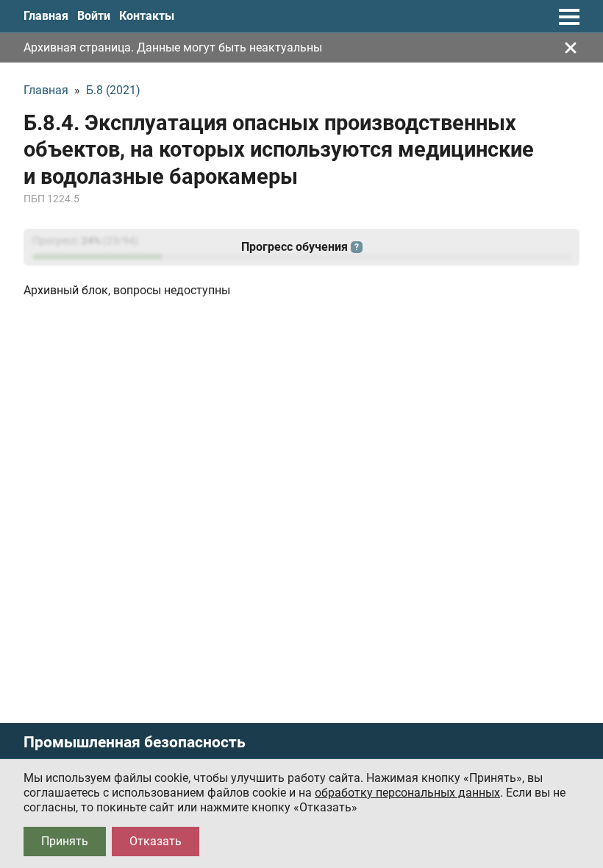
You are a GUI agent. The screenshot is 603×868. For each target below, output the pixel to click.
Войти (93, 16)
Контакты (146, 16)
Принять (64, 841)
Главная (46, 16)
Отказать (155, 841)
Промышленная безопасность (135, 742)
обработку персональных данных (407, 793)
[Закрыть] (570, 48)
